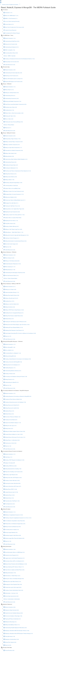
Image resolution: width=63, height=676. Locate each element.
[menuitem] (0, 2)
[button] (0, 1)
